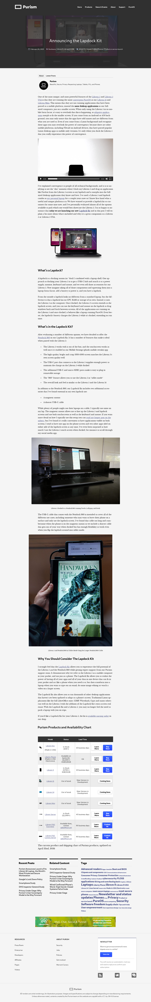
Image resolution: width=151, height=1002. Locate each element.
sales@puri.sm (66, 827)
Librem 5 (60, 49)
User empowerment (91, 907)
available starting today (98, 716)
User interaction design (125, 908)
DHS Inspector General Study (31, 887)
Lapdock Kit (84, 211)
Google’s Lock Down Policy (30, 879)
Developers (19, 955)
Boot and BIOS (119, 869)
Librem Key (50, 745)
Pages (17, 964)
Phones (100, 49)
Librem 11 (50, 781)
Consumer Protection (108, 875)
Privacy (113, 897)
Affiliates (18, 960)
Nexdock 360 (44, 338)
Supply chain (112, 904)
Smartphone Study (27, 883)
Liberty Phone (50, 757)
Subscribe (106, 954)
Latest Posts (51, 75)
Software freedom (93, 904)
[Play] (41, 179)
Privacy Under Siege (58, 893)
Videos (83, 911)
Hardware (52, 49)
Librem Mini (43, 103)
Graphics (123, 882)
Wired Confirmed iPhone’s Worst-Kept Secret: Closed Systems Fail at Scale (61, 886)
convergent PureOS (82, 100)
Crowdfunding (86, 878)
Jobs (58, 950)
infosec (128, 881)
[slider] (73, 178)
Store (79, 7)
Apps (104, 869)
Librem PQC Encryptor (50, 825)
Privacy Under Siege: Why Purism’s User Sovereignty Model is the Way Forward (30, 892)
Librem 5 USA (69, 49)
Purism (53, 81)
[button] (75, 159)
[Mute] (107, 179)
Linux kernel (93, 888)
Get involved (61, 960)
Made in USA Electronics (116, 888)
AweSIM (109, 869)
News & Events (101, 7)
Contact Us (107, 825)
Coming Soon (105, 780)
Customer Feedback (96, 879)
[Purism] (43, 89)
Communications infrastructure (116, 872)
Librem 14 (101, 100)
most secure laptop (101, 890)
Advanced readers (91, 869)
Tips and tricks (124, 904)
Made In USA (102, 888)
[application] (75, 160)
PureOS (132, 7)
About (113, 7)
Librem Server (50, 814)
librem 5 (82, 49)
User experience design (110, 907)
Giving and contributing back (107, 881)
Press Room (19, 945)
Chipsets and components (92, 872)
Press (105, 898)
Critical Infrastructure (125, 875)
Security (122, 900)
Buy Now (108, 747)
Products (88, 7)
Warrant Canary (62, 964)
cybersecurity (109, 878)
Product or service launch (113, 49)
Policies (59, 955)
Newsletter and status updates (106, 895)
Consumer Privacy (89, 875)
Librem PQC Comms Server (50, 836)
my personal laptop (56, 198)
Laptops (87, 884)
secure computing (110, 901)
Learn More (96, 747)
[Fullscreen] (110, 179)
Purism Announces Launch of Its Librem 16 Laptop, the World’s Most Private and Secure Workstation (33, 872)
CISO (105, 872)
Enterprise (19, 950)
